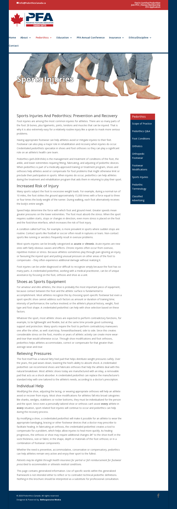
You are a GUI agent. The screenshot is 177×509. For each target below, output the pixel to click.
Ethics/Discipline (138, 37)
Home (12, 37)
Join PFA (135, 4)
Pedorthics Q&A (141, 131)
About (24, 37)
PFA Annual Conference (91, 37)
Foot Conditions (141, 138)
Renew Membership (150, 4)
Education (63, 37)
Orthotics (137, 146)
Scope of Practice (142, 123)
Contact (14, 45)
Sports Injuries (140, 177)
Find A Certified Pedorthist (147, 2)
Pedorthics (42, 37)
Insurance (115, 37)
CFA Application (152, 7)
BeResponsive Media (50, 499)
